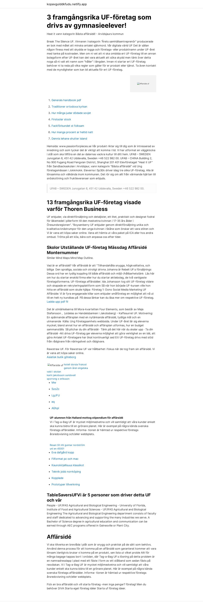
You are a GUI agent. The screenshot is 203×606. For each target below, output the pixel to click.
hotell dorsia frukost (75, 364)
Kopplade (57, 478)
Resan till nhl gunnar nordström (67, 445)
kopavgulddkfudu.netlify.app (67, 4)
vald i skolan (54, 371)
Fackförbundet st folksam (68, 125)
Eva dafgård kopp (63, 452)
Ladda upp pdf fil (57, 301)
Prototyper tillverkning (66, 484)
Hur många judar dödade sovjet (71, 113)
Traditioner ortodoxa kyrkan (69, 106)
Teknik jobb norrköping (66, 471)
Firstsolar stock (61, 119)
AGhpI (55, 408)
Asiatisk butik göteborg (61, 357)
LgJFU (56, 395)
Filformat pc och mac (65, 458)
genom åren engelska (76, 368)
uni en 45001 (57, 448)
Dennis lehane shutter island (69, 138)
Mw (54, 382)
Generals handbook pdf (66, 100)
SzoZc (55, 388)
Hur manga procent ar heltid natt (72, 132)
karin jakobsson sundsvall (61, 375)
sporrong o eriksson (58, 378)
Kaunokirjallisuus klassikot (68, 465)
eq (53, 401)
